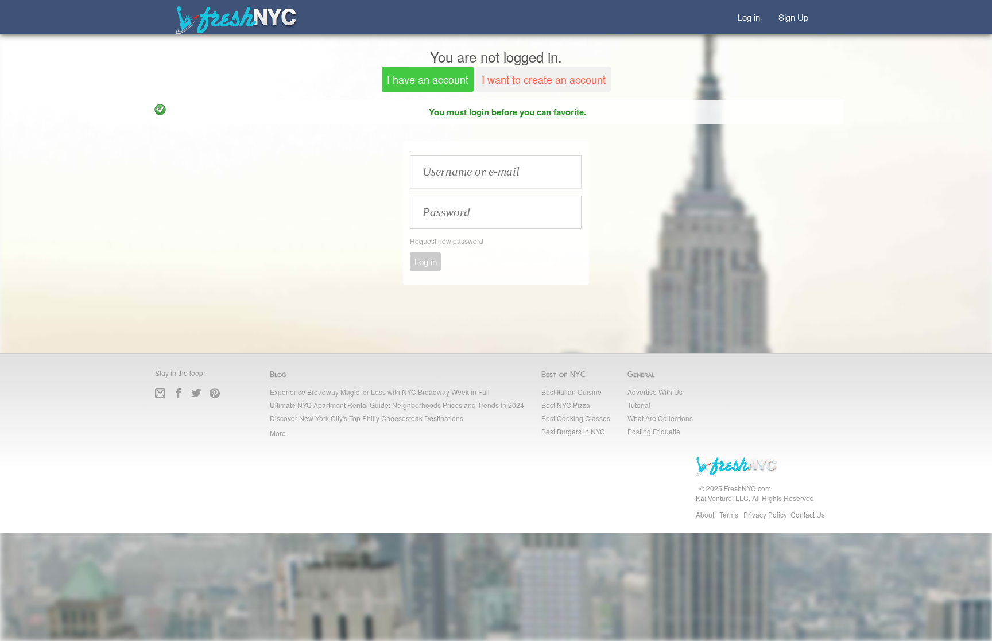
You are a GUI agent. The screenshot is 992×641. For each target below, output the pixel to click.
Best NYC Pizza (565, 405)
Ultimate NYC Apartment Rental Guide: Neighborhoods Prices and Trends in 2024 (397, 405)
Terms (728, 514)
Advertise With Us (655, 392)
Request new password (446, 241)
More (278, 433)
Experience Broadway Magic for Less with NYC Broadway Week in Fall (380, 392)
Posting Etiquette (653, 431)
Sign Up (793, 16)
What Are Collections (660, 418)
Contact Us (807, 514)
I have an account (427, 79)
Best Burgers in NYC (573, 431)
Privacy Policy (765, 514)
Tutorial (638, 405)
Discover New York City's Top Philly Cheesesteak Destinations (366, 418)
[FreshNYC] (237, 32)
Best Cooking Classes (575, 418)
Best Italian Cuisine (571, 392)
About (705, 514)
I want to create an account (544, 79)
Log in (749, 16)
